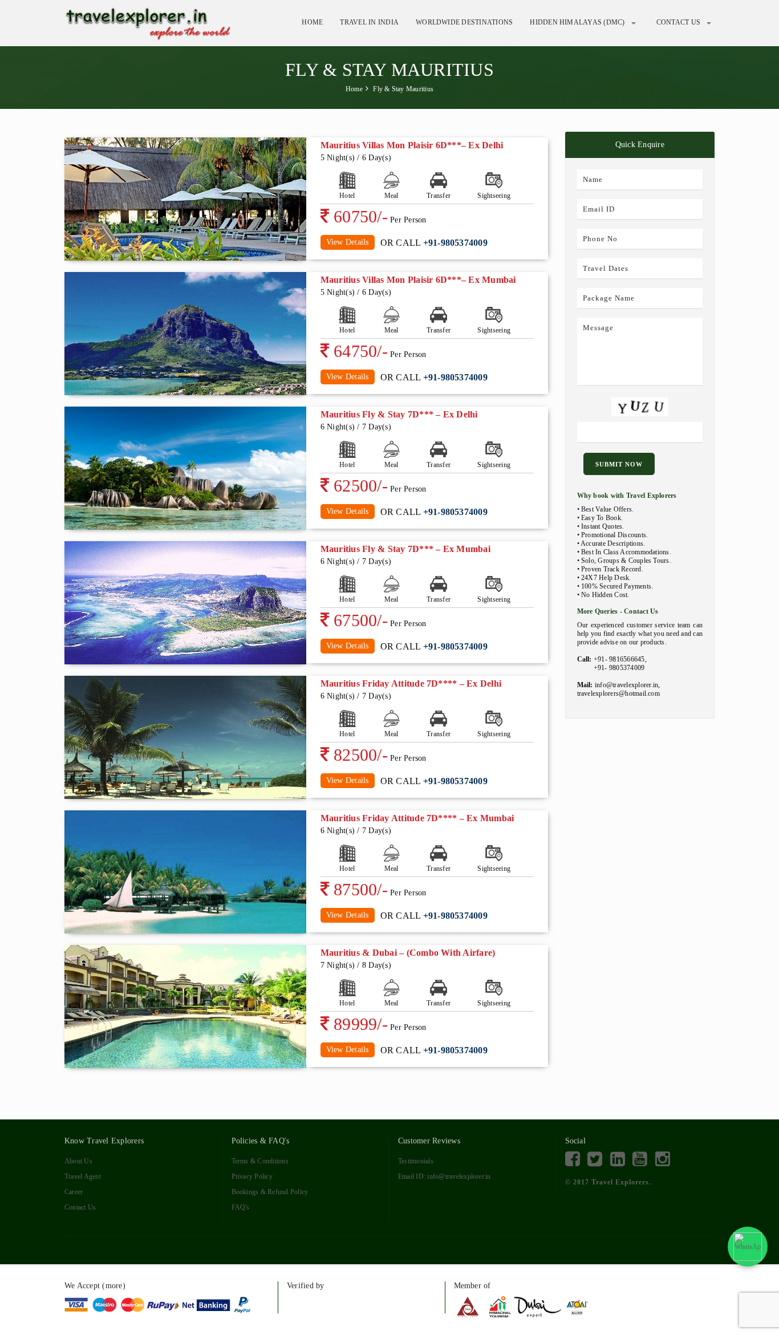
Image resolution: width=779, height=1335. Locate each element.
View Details (347, 242)
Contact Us (678, 22)
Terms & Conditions (260, 1161)
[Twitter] (594, 1159)
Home (312, 22)
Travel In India (369, 22)
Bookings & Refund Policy (270, 1192)
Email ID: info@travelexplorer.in (444, 1176)
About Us (78, 1161)
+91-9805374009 (455, 242)
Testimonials (415, 1161)
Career (73, 1192)
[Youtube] (639, 1159)
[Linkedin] (617, 1159)
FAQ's (241, 1207)
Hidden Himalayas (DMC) (577, 22)
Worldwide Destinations (464, 22)
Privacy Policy (252, 1176)
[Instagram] (662, 1159)
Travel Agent (82, 1176)
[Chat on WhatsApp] (748, 1247)
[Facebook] (572, 1159)
